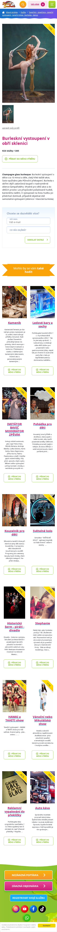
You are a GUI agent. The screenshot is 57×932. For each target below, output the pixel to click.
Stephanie (42, 623)
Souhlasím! (46, 925)
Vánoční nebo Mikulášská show (42, 720)
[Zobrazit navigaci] (52, 4)
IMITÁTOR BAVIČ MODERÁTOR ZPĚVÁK (14, 429)
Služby (23, 12)
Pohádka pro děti (42, 426)
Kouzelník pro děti (14, 532)
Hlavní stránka (12, 12)
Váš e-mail (14, 219)
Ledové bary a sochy (42, 324)
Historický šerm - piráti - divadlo (14, 626)
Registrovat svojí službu (28, 898)
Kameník (14, 323)
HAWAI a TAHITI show (14, 718)
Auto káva (42, 808)
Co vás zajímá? (18, 230)
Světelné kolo (42, 531)
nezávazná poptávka (25, 875)
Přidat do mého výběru (22, 158)
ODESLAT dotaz (35, 239)
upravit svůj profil (10, 128)
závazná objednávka (25, 886)
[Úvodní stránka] (8, 4)
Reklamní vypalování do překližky (15, 811)
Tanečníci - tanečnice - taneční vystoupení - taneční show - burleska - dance (27, 13)
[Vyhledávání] (22, 4)
